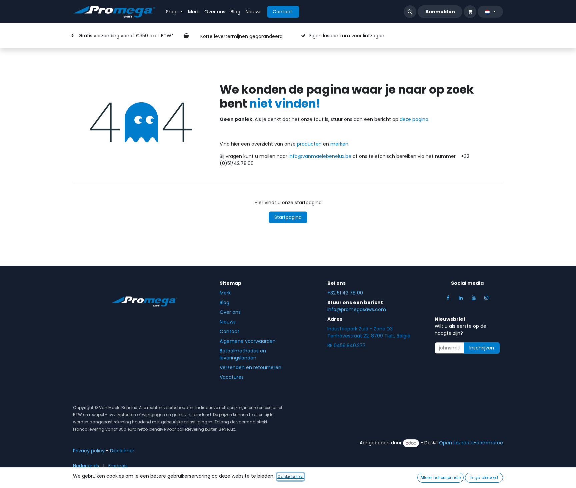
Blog (224, 302)
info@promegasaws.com (356, 309)
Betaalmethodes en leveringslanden (243, 354)
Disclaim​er (122, 450)
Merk (225, 292)
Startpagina (288, 217)
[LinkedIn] (460, 297)
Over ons (230, 312)
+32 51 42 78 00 (345, 292)
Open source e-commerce (471, 443)
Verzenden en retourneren (250, 367)
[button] (410, 11)
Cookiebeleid (290, 476)
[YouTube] (473, 297)
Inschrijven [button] (481, 347)
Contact (283, 11)
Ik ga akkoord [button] (484, 477)
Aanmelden (440, 11)
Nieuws (228, 321)
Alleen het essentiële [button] (440, 477)
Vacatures (232, 377)
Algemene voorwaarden (248, 341)
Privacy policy (89, 450)
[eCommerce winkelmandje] (470, 11)
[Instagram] (486, 297)
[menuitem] (174, 12)
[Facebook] (448, 297)
